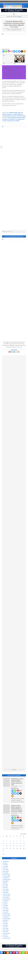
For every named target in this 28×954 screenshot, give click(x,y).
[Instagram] (8, 51)
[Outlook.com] (14, 51)
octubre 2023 (6, 917)
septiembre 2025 (6, 879)
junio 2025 (5, 884)
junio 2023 (5, 923)
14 (17, 843)
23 (23, 846)
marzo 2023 (5, 928)
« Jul (3, 854)
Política (19, 30)
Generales (13, 30)
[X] (22, 51)
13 (13, 843)
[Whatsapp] (6, 51)
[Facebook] (3, 51)
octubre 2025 (6, 877)
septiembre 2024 (6, 899)
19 (10, 846)
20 (13, 846)
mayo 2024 (5, 905)
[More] (24, 51)
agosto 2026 (5, 861)
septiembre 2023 (6, 918)
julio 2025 (5, 882)
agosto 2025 (5, 881)
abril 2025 (5, 887)
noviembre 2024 (6, 895)
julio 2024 (5, 902)
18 (6, 846)
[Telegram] (16, 51)
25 (6, 848)
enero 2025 (5, 892)
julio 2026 (5, 863)
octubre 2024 (6, 897)
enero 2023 (5, 931)
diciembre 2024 (6, 894)
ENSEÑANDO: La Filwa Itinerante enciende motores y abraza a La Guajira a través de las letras (17, 781)
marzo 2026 (5, 869)
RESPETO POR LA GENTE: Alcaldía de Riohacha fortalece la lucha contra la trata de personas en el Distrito (16, 808)
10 (3, 843)
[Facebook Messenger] (19, 51)
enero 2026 (5, 873)
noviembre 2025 (6, 876)
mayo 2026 (5, 866)
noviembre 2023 (6, 915)
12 (10, 843)
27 (13, 848)
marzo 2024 (5, 908)
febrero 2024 (6, 910)
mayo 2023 (5, 925)
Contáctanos (14, 350)
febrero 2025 (6, 891)
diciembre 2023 (6, 913)
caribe (8, 30)
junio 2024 (5, 904)
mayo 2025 (5, 886)
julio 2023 (5, 922)
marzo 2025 (5, 889)
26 (10, 848)
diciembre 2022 (6, 933)
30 (23, 848)
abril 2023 (5, 926)
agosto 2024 (5, 900)
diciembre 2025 (6, 874)
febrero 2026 (6, 871)
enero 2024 (5, 912)
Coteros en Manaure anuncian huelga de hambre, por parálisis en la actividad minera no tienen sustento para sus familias (13, 119)
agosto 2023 (5, 920)
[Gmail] (11, 51)
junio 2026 (5, 864)
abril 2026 (5, 868)
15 (20, 843)
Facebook (19, 16)
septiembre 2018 (6, 938)
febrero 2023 (6, 930)
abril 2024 (5, 907)
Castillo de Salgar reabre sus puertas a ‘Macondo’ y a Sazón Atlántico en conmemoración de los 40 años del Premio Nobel (14, 114)
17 (3, 846)
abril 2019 (5, 935)
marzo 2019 (5, 936)
